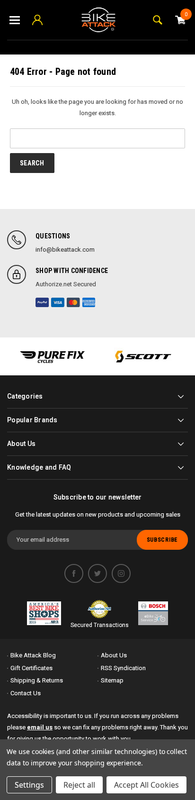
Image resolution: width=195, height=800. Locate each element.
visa (57, 302)
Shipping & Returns (36, 680)
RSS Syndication (123, 668)
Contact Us (25, 693)
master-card (73, 302)
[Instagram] (121, 573)
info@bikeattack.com (65, 249)
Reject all (79, 785)
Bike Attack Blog (33, 655)
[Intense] (52, 356)
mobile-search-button (157, 19)
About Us (114, 655)
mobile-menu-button (14, 19)
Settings (29, 785)
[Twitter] (97, 573)
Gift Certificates (31, 668)
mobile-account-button (37, 19)
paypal (42, 302)
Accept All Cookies (146, 785)
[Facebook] (73, 573)
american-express (89, 302)
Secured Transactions (100, 625)
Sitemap (112, 680)
